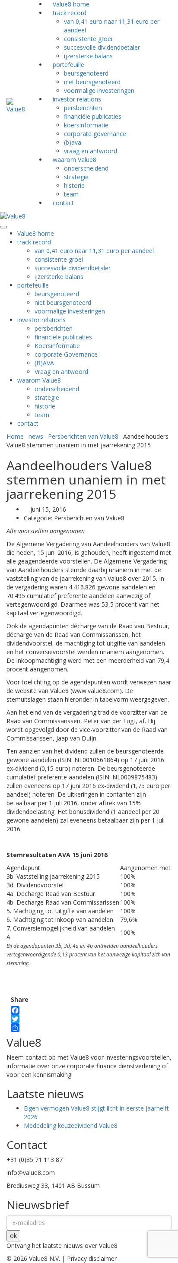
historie (74, 185)
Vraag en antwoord (61, 371)
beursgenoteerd (86, 73)
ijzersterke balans (59, 276)
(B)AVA (72, 142)
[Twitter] (20, 1019)
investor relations (77, 99)
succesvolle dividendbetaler (102, 47)
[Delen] (20, 1027)
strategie (76, 177)
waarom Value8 (74, 159)
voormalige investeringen (70, 311)
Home (15, 436)
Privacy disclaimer (92, 1258)
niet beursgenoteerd (92, 82)
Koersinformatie (86, 125)
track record (34, 242)
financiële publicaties (92, 116)
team (42, 415)
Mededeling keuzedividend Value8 (71, 1125)
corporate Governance (95, 134)
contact (63, 203)
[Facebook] (20, 1010)
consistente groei (88, 39)
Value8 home (35, 233)
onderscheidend (86, 168)
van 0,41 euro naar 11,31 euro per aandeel (94, 251)
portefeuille (68, 64)
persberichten (83, 108)
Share (20, 999)
